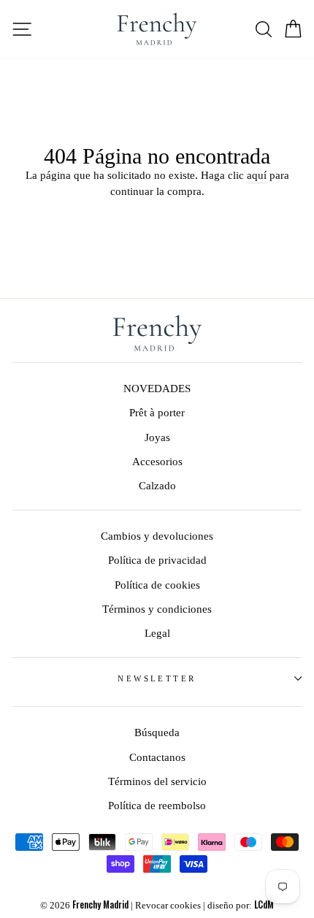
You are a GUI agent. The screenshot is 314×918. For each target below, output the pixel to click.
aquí (257, 175)
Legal (157, 633)
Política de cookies (157, 584)
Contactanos (157, 757)
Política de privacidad (157, 560)
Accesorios (157, 461)
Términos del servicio (157, 781)
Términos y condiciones (157, 609)
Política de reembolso (157, 805)
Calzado (157, 485)
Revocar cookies (168, 905)
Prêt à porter (157, 412)
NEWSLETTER (157, 678)
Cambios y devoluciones (157, 535)
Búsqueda (157, 732)
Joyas (157, 437)
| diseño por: (238, 905)
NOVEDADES (157, 388)
